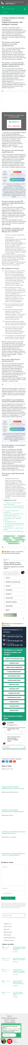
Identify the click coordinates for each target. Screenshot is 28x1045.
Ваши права (6, 929)
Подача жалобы (7, 934)
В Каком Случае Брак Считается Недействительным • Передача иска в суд (13, 787)
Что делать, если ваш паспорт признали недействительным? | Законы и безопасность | (13, 507)
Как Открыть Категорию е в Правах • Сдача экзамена (19, 959)
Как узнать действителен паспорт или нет (13, 523)
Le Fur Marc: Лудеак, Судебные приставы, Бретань (18, 993)
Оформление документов (9, 937)
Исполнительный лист (9, 940)
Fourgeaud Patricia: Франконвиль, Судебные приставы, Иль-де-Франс (19, 971)
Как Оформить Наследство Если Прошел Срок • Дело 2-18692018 (19, 948)
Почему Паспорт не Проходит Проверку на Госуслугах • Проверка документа (13, 854)
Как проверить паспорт (9, 521)
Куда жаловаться (8, 926)
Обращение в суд (7, 923)
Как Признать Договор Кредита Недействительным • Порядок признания (13, 810)
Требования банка (8, 932)
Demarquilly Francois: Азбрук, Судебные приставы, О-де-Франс (18, 982)
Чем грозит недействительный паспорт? (13, 531)
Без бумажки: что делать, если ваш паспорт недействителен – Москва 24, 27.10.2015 (12, 518)
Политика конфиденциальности (9, 1018)
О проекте (6, 1020)
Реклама (13, 1020)
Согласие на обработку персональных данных (10, 1022)
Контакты (9, 1016)
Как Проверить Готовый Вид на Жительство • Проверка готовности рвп (14, 832)
